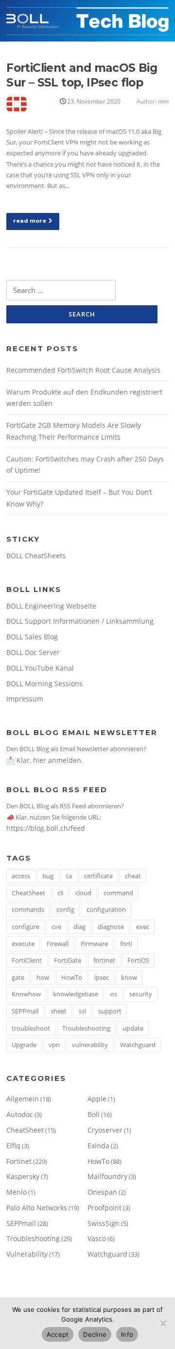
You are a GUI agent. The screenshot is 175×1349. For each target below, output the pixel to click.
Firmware (94, 943)
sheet (59, 1011)
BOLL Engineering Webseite (51, 606)
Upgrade (24, 1044)
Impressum (24, 698)
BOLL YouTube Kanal (40, 668)
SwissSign (104, 1223)
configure (25, 926)
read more (29, 220)
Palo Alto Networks (36, 1207)
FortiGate (67, 960)
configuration (106, 909)
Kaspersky (22, 1176)
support (110, 1011)
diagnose (111, 926)
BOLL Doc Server (33, 652)
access (21, 875)
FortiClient (27, 960)
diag (79, 926)
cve (56, 926)
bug (47, 875)
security (140, 994)
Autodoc (19, 1114)
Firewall (58, 943)
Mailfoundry (107, 1176)
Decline (94, 1334)
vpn (54, 1044)
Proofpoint (105, 1207)
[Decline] (163, 1323)
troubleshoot (31, 1028)
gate (18, 977)
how (42, 977)
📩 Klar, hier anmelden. (44, 760)
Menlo (16, 1192)
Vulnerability (27, 1254)
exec (142, 926)
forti (126, 943)
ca (69, 875)
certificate (98, 875)
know (129, 977)
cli (60, 892)
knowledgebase (75, 994)
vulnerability (90, 1044)
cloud (83, 892)
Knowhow (26, 994)
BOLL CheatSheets (36, 555)
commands (28, 909)
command (118, 892)
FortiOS (138, 960)
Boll (94, 1114)
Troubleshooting (86, 1028)
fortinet (104, 960)
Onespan (102, 1192)
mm (163, 101)
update (132, 1028)
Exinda (98, 1145)
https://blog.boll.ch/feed (45, 828)
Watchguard (138, 1044)
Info (127, 1334)
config (65, 909)
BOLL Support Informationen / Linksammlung (80, 621)
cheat (133, 875)
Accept (58, 1334)
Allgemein (22, 1098)
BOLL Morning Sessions (44, 683)
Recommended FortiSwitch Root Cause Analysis (83, 370)
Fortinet (19, 1161)
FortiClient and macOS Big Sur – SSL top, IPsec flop (81, 75)
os (113, 994)
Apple (97, 1098)
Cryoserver (105, 1130)
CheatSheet (28, 892)
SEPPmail (25, 1011)
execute (23, 943)
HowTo (71, 977)
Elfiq (13, 1145)
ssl (82, 1011)
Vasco (97, 1238)
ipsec (101, 977)
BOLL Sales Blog (32, 636)
